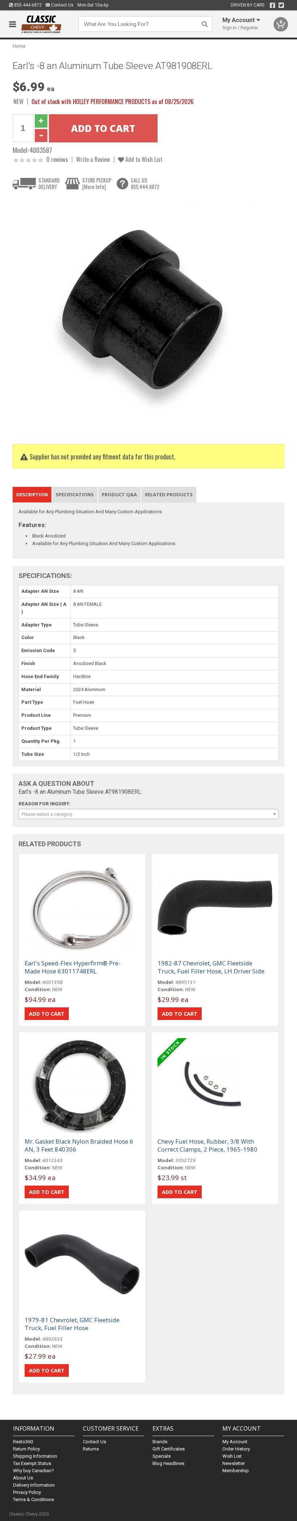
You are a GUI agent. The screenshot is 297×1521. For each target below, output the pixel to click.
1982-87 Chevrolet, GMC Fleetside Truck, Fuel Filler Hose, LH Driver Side (211, 967)
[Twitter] (281, 5)
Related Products (169, 494)
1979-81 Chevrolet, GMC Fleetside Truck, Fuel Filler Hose (72, 1324)
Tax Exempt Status (32, 1463)
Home (19, 46)
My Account (234, 1441)
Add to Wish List (143, 159)
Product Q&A (119, 494)
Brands (159, 1441)
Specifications (75, 494)
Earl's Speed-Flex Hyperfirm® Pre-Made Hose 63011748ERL (73, 967)
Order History (236, 1449)
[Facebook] (272, 5)
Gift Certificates (168, 1449)
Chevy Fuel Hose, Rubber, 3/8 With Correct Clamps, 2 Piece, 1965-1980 (208, 1145)
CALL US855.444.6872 (145, 183)
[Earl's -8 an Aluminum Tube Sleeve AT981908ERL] (136, 315)
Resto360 (23, 1441)
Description (32, 494)
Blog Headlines (168, 1463)
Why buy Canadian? (33, 1470)
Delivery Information (34, 1485)
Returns (91, 1449)
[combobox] (148, 814)
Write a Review (93, 159)
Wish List (232, 1456)
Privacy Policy (27, 1492)
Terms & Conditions (33, 1499)
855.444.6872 (27, 5)
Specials (161, 1456)
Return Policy (26, 1449)
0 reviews (57, 159)
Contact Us (62, 5)
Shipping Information (35, 1456)
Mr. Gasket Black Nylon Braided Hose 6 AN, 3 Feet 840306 (79, 1145)
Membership (235, 1470)
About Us (23, 1478)
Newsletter (233, 1463)
